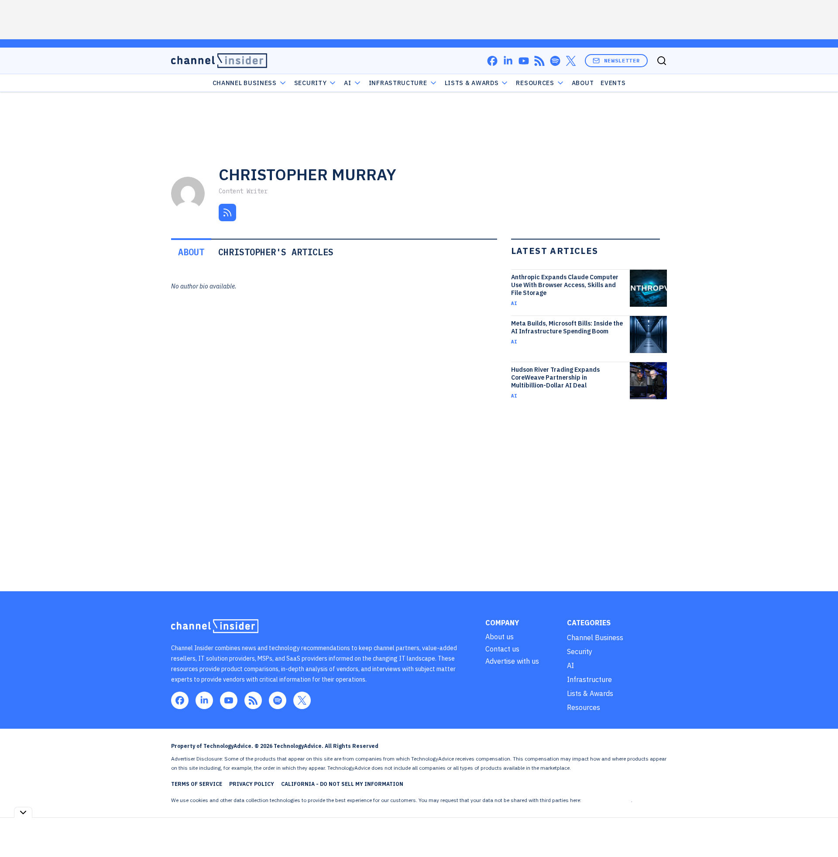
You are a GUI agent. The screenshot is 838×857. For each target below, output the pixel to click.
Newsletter (622, 60)
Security (310, 83)
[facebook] (492, 61)
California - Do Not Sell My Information (342, 784)
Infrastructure (398, 83)
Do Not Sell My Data (607, 800)
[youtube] (524, 61)
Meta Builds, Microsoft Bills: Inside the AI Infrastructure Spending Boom (567, 327)
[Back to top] (820, 830)
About (583, 83)
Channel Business (245, 83)
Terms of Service (196, 784)
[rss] (539, 61)
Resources (583, 707)
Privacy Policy (251, 784)
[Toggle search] (661, 60)
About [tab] (191, 252)
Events (613, 83)
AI (347, 83)
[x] (571, 61)
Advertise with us (512, 661)
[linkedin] (508, 61)
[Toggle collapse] (23, 812)
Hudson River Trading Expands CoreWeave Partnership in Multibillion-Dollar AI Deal (555, 377)
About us (499, 636)
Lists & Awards (590, 693)
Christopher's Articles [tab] (275, 252)
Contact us (502, 648)
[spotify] (555, 61)
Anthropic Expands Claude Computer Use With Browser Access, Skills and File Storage (564, 285)
